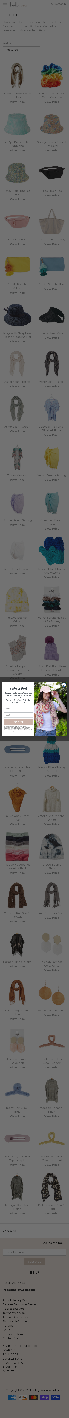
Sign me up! (18, 721)
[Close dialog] (64, 685)
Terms (19, 732)
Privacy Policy (13, 732)
